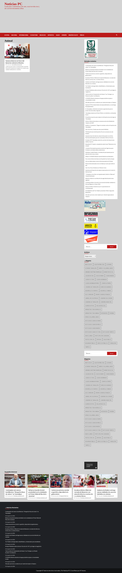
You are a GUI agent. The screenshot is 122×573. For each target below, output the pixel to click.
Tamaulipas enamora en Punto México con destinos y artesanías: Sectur (100, 113)
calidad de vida (89, 275)
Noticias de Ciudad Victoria (93, 332)
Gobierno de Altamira (106, 298)
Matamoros (104, 313)
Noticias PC (13, 4)
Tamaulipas (113, 343)
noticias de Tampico (108, 332)
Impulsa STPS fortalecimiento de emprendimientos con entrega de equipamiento (100, 105)
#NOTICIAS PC (88, 264)
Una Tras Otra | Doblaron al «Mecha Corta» (95, 167)
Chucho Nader (100, 275)
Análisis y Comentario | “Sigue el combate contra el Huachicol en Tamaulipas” (100, 126)
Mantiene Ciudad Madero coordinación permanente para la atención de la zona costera (99, 153)
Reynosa (99, 339)
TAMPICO (58, 486)
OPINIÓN (64, 35)
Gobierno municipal (106, 302)
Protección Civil (90, 339)
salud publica (107, 339)
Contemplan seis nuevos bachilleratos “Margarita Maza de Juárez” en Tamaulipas (99, 66)
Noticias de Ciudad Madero (92, 328)
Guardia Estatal (89, 305)
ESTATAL (7, 35)
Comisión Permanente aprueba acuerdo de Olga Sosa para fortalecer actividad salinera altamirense (99, 149)
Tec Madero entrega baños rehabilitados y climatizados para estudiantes (100, 86)
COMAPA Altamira (106, 283)
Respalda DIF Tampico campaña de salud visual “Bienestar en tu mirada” (100, 144)
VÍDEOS (82, 35)
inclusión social (101, 305)
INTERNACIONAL (23, 35)
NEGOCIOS (43, 35)
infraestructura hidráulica (93, 309)
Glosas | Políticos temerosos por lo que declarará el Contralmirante (97, 187)
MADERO (103, 486)
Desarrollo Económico (91, 290)
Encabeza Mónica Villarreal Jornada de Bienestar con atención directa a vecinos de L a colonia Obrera (100, 78)
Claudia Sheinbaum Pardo (92, 283)
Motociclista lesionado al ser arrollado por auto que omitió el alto (100, 164)
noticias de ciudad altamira (93, 320)
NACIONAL (14, 35)
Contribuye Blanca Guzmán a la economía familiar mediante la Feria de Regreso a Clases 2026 (100, 183)
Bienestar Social (108, 272)
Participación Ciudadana (102, 335)
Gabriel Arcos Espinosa (91, 298)
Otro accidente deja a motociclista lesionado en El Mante (99, 161)
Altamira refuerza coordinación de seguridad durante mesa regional (99, 179)
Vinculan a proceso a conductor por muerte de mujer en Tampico (100, 102)
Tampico (87, 347)
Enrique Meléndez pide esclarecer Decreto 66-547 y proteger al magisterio (100, 90)
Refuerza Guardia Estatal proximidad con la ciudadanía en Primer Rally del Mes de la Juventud (99, 70)
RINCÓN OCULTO (73, 35)
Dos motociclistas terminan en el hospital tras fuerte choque (99, 159)
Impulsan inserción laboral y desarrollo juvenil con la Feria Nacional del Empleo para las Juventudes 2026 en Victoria (99, 136)
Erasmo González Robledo (103, 294)
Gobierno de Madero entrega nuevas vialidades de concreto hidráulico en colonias (99, 82)
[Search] (116, 35)
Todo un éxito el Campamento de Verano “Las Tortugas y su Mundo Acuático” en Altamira (99, 95)
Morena (112, 313)
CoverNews (74, 570)
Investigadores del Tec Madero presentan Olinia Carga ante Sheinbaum (99, 191)
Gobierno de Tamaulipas (92, 302)
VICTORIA (12, 486)
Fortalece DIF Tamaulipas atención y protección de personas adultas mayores (99, 140)
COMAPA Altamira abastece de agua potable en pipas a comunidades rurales (98, 99)
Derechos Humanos (106, 287)
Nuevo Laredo (89, 335)
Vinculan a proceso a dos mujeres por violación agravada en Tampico (99, 195)
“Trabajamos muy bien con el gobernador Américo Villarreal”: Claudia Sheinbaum (100, 175)
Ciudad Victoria (89, 279)
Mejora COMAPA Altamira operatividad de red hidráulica (99, 156)
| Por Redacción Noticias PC (18, 496)
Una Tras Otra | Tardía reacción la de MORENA (96, 129)
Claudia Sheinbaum (101, 279)
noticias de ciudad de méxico (93, 324)
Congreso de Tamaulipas (92, 287)
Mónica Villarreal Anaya (92, 317)
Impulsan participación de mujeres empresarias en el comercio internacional (100, 171)
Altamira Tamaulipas (91, 268)
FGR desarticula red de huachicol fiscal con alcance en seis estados (99, 132)
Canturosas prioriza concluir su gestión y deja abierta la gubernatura (98, 74)
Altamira (109, 264)
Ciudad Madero (110, 275)
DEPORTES (51, 35)
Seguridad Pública (90, 343)
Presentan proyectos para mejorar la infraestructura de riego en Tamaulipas (100, 117)
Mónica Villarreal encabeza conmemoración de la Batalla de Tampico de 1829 (99, 122)
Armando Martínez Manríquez (93, 272)
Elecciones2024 (89, 294)
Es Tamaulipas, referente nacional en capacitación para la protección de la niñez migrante (99, 109)
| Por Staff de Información (17, 64)
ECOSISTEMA (34, 35)
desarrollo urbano (105, 290)
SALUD (58, 35)
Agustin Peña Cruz (99, 264)
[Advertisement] (61, 22)
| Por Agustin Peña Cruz (63, 496)
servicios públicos (102, 343)
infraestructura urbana (92, 313)
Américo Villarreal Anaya (106, 268)
